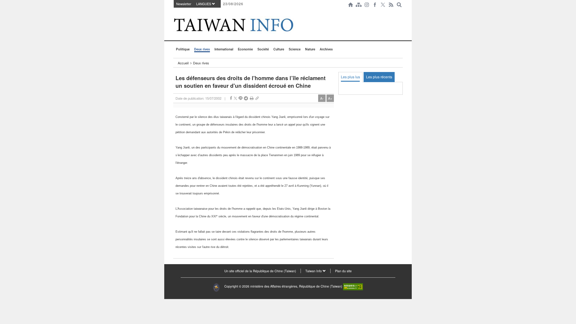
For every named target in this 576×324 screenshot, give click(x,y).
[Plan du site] (358, 4)
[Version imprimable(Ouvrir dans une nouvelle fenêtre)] (252, 98)
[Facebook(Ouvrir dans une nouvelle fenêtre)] (374, 4)
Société (263, 49)
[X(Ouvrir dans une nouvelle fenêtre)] (383, 4)
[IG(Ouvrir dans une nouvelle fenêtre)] (366, 4)
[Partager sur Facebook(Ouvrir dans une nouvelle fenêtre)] (231, 98)
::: (174, 11)
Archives (326, 49)
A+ (330, 98)
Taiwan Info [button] (314, 271)
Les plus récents (379, 76)
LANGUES (204, 4)
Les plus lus (350, 76)
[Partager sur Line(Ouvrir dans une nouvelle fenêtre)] (240, 98)
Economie (245, 49)
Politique (183, 49)
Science (295, 49)
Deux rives (202, 49)
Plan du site (343, 271)
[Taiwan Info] (241, 25)
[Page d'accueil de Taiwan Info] (350, 4)
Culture (278, 49)
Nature (310, 49)
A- (322, 98)
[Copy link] (257, 98)
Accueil (183, 63)
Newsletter (183, 4)
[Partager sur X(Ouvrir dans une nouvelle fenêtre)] (235, 98)
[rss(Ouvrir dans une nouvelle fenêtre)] (391, 4)
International (223, 49)
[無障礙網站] (353, 286)
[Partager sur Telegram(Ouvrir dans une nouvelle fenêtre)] (246, 98)
